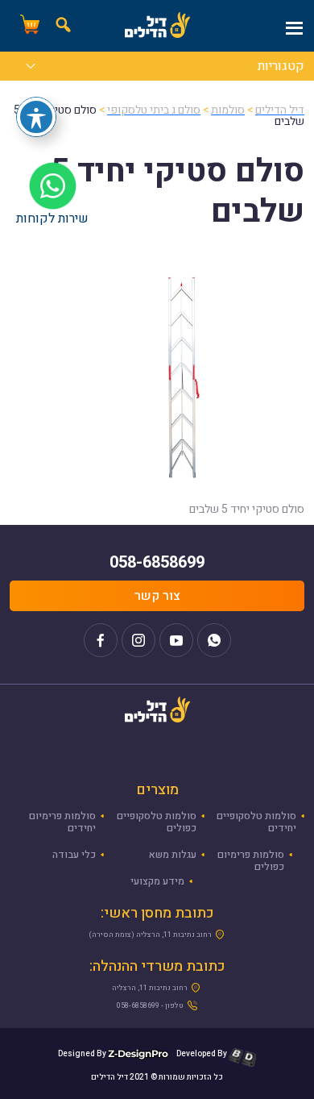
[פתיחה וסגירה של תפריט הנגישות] (36, 117)
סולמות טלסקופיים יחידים (256, 822)
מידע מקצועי (157, 881)
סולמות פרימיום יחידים (62, 822)
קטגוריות (281, 68)
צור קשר (157, 596)
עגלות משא (172, 854)
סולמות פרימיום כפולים (250, 860)
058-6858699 (157, 562)
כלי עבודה (74, 854)
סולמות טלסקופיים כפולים (156, 822)
